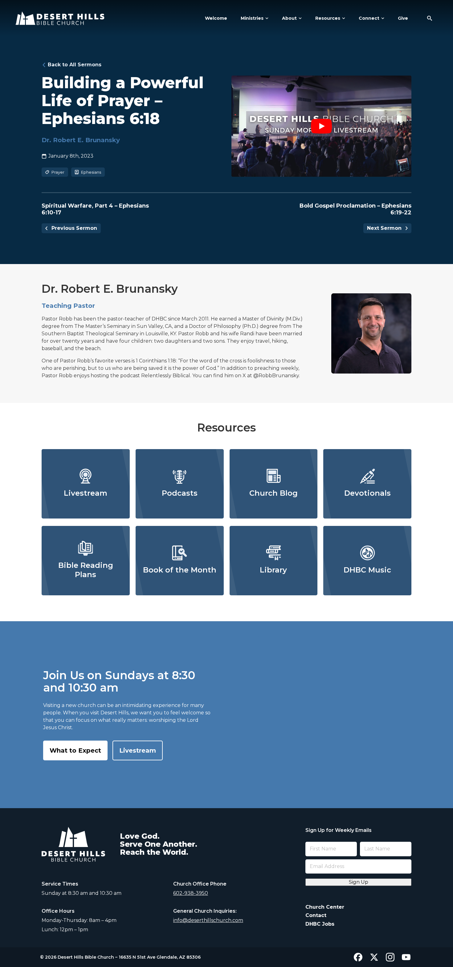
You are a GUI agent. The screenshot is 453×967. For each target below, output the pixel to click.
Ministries (252, 18)
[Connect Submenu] (381, 18)
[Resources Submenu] (342, 18)
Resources (327, 18)
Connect (369, 18)
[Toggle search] (430, 18)
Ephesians (91, 172)
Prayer (57, 172)
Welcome (216, 18)
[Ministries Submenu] (265, 18)
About (289, 18)
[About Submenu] (299, 18)
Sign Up (358, 882)
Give (403, 18)
